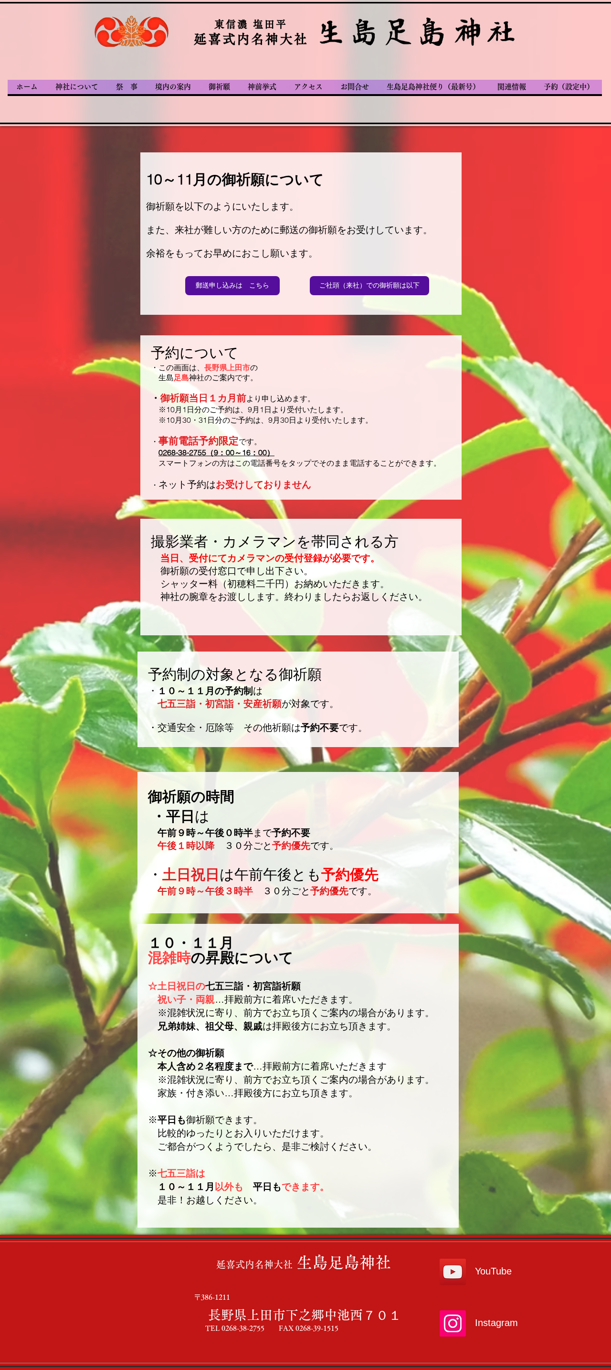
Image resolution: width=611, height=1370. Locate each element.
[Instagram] (453, 1323)
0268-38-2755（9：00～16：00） (216, 452)
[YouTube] (453, 1272)
